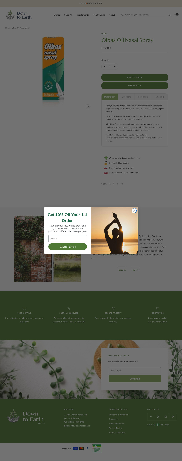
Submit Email (68, 246)
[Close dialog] (134, 210)
